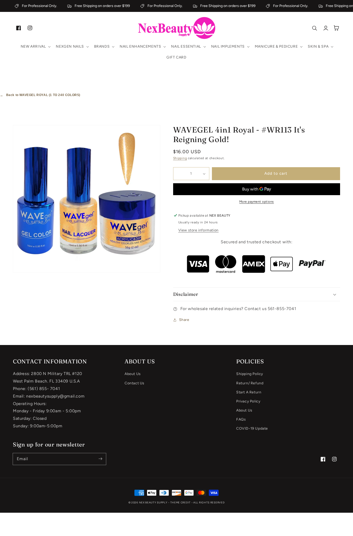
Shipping (180, 158)
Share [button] (184, 320)
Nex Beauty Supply (153, 502)
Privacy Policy (248, 401)
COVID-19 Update (252, 428)
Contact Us (134, 383)
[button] (35, 46)
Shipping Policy (249, 374)
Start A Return (248, 392)
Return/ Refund (249, 383)
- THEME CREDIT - (180, 502)
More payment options (256, 201)
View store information (198, 230)
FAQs (241, 419)
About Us (133, 374)
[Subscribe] (100, 459)
